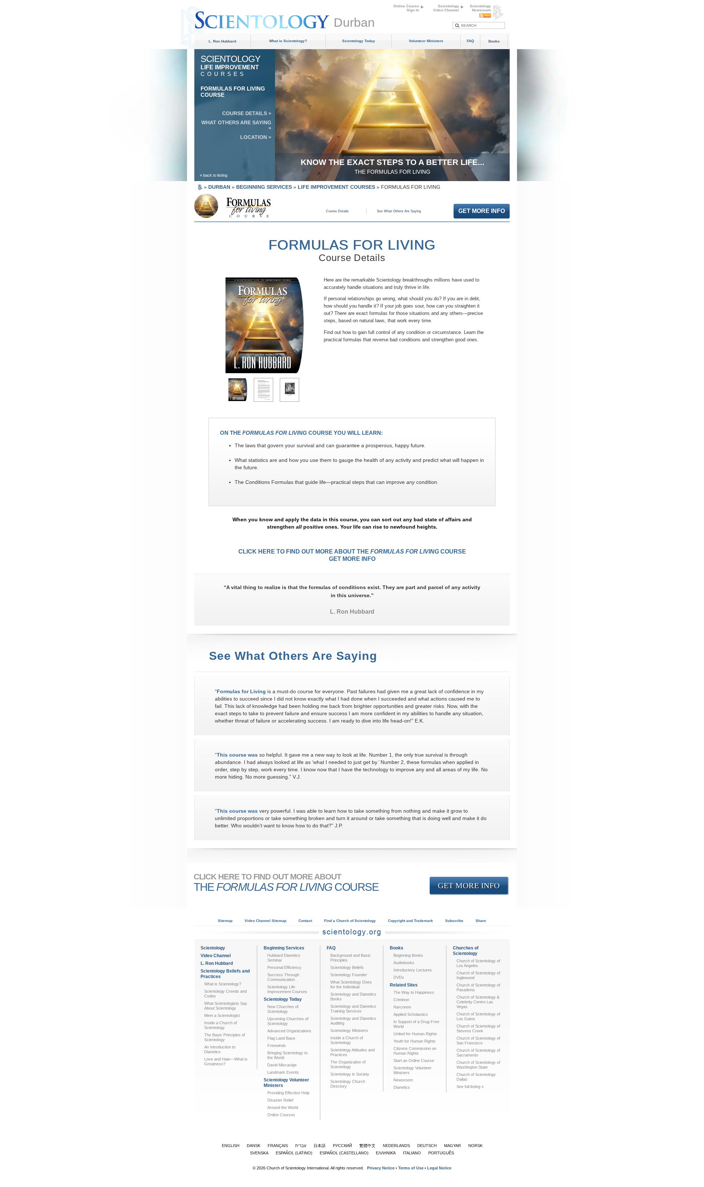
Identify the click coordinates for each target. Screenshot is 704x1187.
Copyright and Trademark (410, 921)
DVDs (398, 977)
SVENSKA (259, 1153)
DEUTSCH (427, 1145)
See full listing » (470, 1086)
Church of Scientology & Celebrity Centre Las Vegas (477, 1002)
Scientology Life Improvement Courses (287, 989)
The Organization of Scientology (348, 1064)
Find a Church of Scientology (350, 921)
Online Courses (281, 1115)
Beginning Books (408, 955)
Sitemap (225, 921)
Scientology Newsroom (480, 8)
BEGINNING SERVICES (264, 187)
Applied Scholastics (410, 1014)
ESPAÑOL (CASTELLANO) (344, 1153)
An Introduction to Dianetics (219, 1049)
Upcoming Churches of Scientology (287, 1021)
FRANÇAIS (278, 1145)
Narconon (402, 1007)
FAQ (470, 41)
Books (494, 41)
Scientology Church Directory (347, 1083)
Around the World (282, 1107)
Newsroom (403, 1080)
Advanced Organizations (289, 1031)
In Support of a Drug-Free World (416, 1024)
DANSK (253, 1145)
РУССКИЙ (342, 1145)
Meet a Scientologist (222, 1015)
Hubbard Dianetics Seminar (283, 957)
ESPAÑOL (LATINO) (294, 1153)
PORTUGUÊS (441, 1153)
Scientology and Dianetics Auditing (353, 1020)
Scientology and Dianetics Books (353, 996)
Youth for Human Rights (414, 1041)
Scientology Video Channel (446, 8)
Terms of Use (410, 1168)
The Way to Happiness (413, 992)
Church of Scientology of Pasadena (478, 987)
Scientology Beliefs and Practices (225, 974)
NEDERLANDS (396, 1145)
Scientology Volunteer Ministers (286, 1082)
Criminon (401, 999)
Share (481, 921)
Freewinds (276, 1045)
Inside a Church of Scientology (220, 1025)
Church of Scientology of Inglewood (478, 975)
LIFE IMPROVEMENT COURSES (336, 187)
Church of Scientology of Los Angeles (478, 963)
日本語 (320, 1145)
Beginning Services (284, 948)
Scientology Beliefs (347, 967)
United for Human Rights (415, 1034)
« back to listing (213, 175)
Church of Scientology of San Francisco (478, 1040)
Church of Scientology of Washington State (478, 1064)
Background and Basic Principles (350, 957)
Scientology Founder (348, 975)
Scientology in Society (349, 1074)
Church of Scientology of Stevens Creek (478, 1028)
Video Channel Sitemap (265, 921)
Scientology (213, 948)
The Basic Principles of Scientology (224, 1037)
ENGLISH (230, 1145)
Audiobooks (403, 962)
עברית (300, 1145)
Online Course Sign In (406, 8)
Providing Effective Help (288, 1093)
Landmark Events (283, 1072)
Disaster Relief (280, 1100)
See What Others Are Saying (399, 211)
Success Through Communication (283, 977)
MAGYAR (452, 1145)
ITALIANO (412, 1153)
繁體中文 (367, 1145)
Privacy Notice (381, 1168)
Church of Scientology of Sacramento (478, 1052)
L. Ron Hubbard (222, 41)
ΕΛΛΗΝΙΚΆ (386, 1153)
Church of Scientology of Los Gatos (478, 1016)
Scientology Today (358, 41)
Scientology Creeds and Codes (225, 993)
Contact (305, 921)
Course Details (337, 211)
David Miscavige (282, 1065)
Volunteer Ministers (426, 41)
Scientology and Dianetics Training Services (353, 1008)
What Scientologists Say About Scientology (225, 1005)
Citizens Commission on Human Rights (414, 1050)
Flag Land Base (281, 1038)
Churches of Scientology (465, 950)
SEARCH (468, 25)
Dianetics (401, 1087)
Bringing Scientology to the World (287, 1055)
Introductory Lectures (412, 970)
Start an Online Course (413, 1060)
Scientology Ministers (349, 1030)
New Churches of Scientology (282, 1009)
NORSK (475, 1145)
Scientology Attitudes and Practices (352, 1052)
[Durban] (264, 16)
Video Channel (216, 955)
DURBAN (219, 187)
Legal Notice (439, 1168)
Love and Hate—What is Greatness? (225, 1061)
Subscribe (454, 921)
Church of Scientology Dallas (476, 1076)
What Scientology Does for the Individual (351, 984)
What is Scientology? (288, 41)
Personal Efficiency (284, 967)
